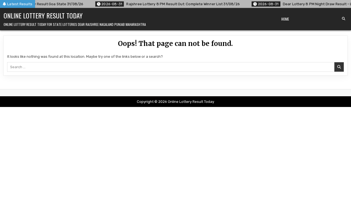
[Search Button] (343, 18)
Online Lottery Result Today (43, 15)
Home (285, 19)
